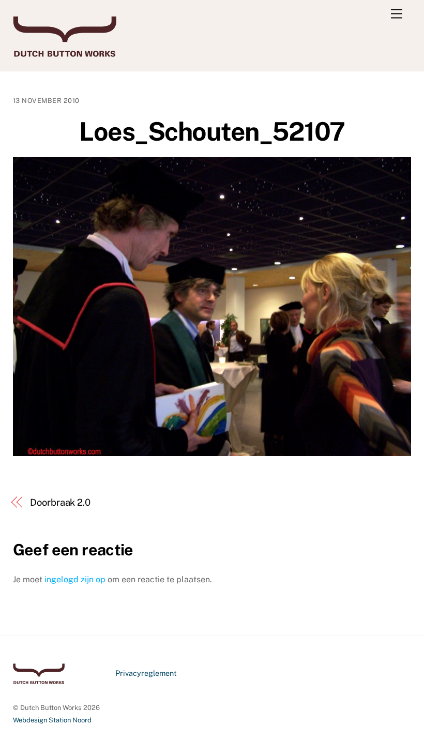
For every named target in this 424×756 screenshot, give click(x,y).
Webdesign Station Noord (52, 720)
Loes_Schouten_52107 (212, 131)
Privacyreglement (146, 673)
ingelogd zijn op (74, 579)
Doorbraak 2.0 (60, 502)
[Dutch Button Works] (64, 52)
